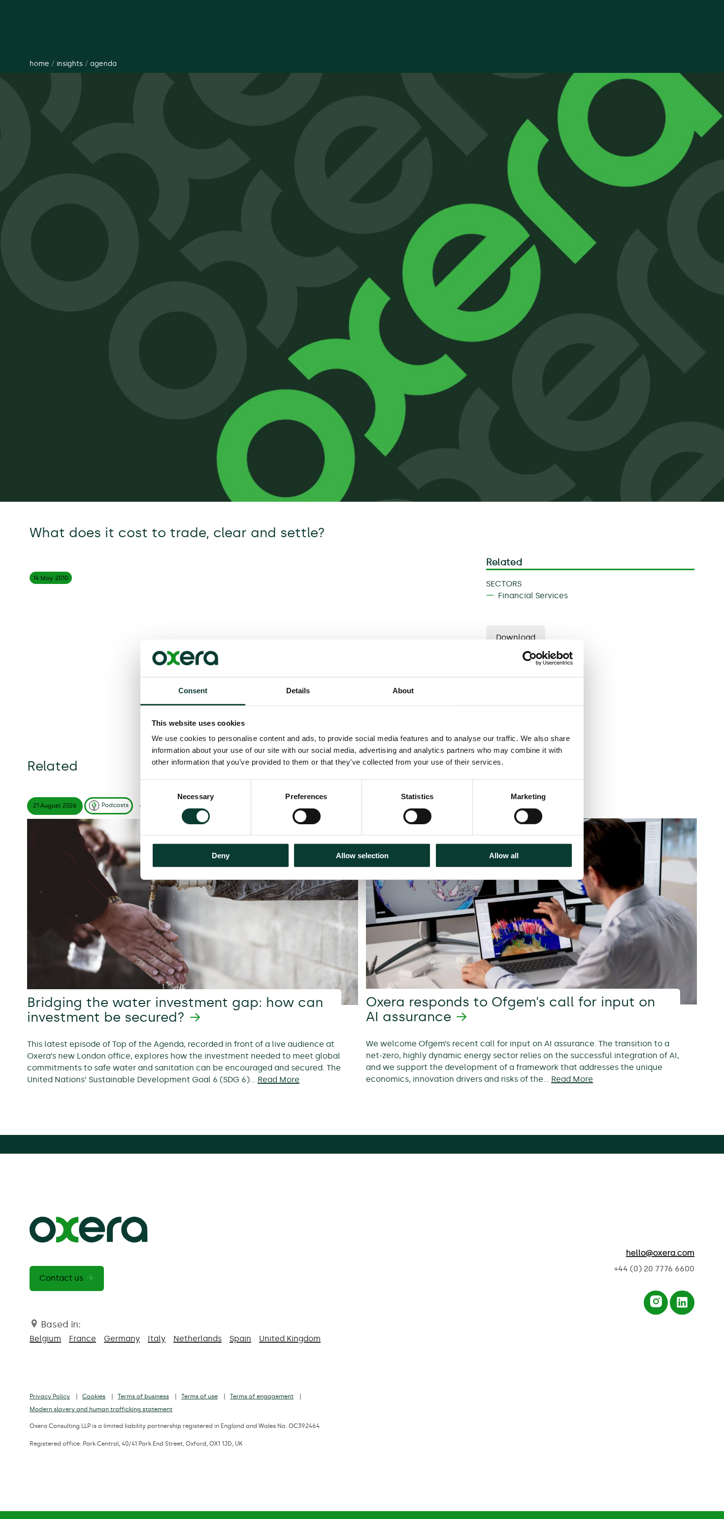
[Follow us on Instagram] (656, 1304)
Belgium (45, 1338)
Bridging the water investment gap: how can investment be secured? (175, 1009)
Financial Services (533, 595)
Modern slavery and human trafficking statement (101, 1409)
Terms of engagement (262, 1396)
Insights (70, 64)
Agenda (103, 64)
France (82, 1338)
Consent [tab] (193, 690)
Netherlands (197, 1338)
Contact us (61, 1278)
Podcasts (115, 805)
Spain (240, 1338)
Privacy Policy (50, 1396)
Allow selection (362, 855)
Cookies (93, 1396)
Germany (122, 1338)
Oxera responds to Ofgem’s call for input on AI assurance (510, 1009)
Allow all (504, 855)
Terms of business (143, 1396)
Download (515, 637)
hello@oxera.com (660, 1253)
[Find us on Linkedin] (682, 1304)
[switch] (307, 816)
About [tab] (403, 690)
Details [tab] (298, 690)
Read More (278, 1079)
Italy (156, 1338)
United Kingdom (290, 1338)
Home (39, 64)
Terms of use (199, 1396)
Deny (221, 855)
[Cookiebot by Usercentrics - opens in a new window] (530, 658)
